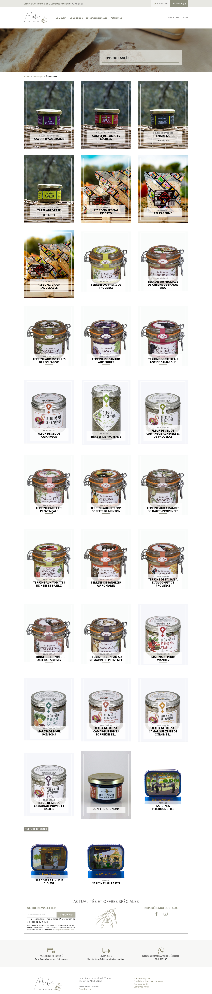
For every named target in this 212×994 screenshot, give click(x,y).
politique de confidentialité (64, 929)
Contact (172, 17)
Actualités (116, 17)
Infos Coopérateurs (96, 17)
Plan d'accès (182, 17)
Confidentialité (141, 984)
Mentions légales (142, 978)
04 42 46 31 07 (76, 3)
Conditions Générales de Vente (149, 981)
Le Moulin (61, 17)
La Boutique (76, 17)
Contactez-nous (141, 986)
